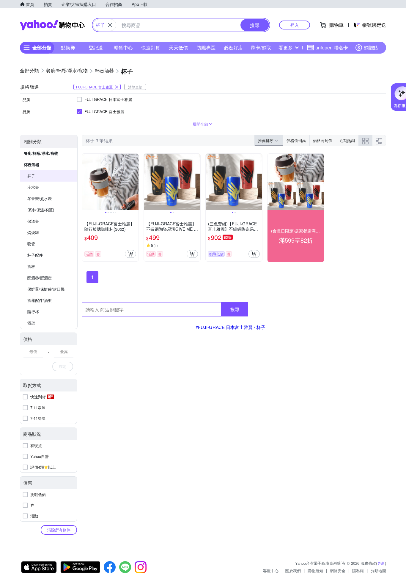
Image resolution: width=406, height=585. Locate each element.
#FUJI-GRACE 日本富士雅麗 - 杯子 (230, 327)
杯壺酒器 (31, 164)
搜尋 (234, 309)
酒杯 (31, 266)
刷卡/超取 (261, 47)
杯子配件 (35, 255)
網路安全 (337, 570)
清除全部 (135, 86)
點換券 (68, 47)
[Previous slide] (86, 181)
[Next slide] (135, 181)
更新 (381, 563)
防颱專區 (205, 47)
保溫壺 (33, 221)
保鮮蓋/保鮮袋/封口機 (45, 289)
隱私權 (358, 570)
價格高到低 (322, 140)
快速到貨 (150, 47)
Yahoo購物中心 (52, 25)
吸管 (31, 244)
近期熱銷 (347, 140)
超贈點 (370, 47)
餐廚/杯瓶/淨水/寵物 (41, 153)
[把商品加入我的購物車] (130, 254)
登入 (294, 25)
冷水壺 (33, 187)
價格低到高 (296, 140)
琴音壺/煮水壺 (39, 198)
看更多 (285, 47)
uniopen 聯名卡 (331, 47)
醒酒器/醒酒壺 (39, 277)
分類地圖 (378, 570)
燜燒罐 (33, 232)
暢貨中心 (123, 47)
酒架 (31, 323)
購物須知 (315, 570)
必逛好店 (233, 47)
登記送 (96, 47)
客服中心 (270, 570)
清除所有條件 (58, 530)
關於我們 (293, 570)
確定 (63, 366)
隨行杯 (33, 311)
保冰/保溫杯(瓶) (40, 210)
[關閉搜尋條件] (110, 25)
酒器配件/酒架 (39, 300)
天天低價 (178, 47)
